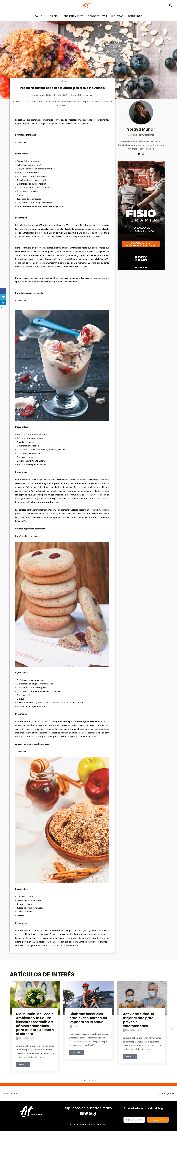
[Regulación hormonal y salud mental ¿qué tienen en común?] (142, 997)
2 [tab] (84, 1080)
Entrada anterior (9, 1093)
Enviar (158, 1119)
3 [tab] (87, 1080)
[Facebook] (82, 1114)
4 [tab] (89, 1080)
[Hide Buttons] (1, 307)
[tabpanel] (35, 1021)
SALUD (38, 16)
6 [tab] (95, 1080)
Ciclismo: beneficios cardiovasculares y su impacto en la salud (35, 1018)
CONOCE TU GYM (97, 16)
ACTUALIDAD (135, 16)
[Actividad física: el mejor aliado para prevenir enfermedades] (88, 998)
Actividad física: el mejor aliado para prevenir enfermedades (85, 1020)
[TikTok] (95, 1114)
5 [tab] (92, 1080)
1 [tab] (81, 1080)
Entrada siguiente (167, 1093)
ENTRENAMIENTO (74, 16)
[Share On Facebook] (3, 291)
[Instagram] (91, 1114)
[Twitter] (86, 1114)
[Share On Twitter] (3, 297)
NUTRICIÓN (53, 16)
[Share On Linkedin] (3, 302)
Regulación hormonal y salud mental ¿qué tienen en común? (141, 1016)
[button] (170, 5)
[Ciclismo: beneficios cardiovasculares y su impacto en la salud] (35, 998)
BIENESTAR (117, 16)
